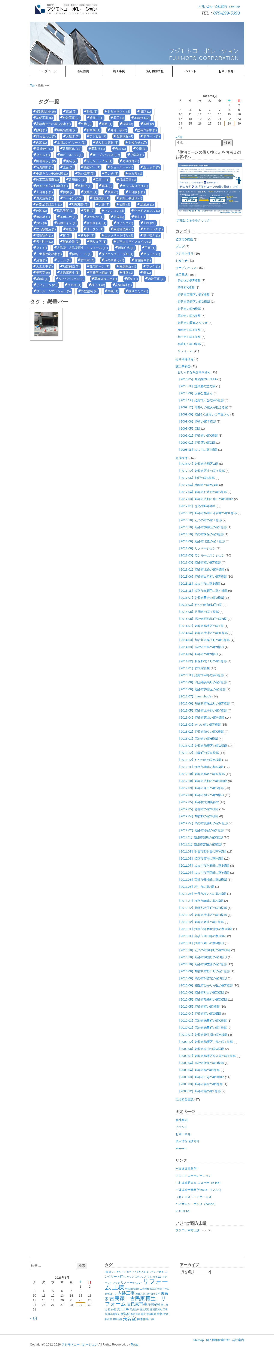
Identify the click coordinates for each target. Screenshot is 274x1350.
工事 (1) (150, 247)
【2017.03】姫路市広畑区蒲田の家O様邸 (205, 499)
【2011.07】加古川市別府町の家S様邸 (203, 865)
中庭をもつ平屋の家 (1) (52, 173)
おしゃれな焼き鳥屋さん (194, 372)
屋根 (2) (89, 210)
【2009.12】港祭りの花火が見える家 (203, 407)
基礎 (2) (148, 124)
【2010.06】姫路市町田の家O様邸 (201, 992)
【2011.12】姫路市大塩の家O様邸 (201, 400)
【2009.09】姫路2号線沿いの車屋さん (203, 414)
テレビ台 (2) (98, 136)
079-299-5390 (226, 13)
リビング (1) (124, 223)
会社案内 (221, 6)
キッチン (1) (151, 254)
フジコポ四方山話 (188, 1230)
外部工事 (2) (118, 130)
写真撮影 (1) (44, 167)
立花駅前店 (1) (46, 229)
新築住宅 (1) (126, 247)
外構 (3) (86, 124)
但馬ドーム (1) (82, 254)
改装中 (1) (90, 192)
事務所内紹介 (132, 1288)
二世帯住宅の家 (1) (49, 254)
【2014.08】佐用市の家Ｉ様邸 (198, 611)
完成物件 (182, 458)
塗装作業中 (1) (147, 130)
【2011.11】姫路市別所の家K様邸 (200, 837)
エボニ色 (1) (68, 217)
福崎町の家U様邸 (189, 344)
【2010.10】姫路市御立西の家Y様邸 (202, 964)
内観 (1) (113, 291)
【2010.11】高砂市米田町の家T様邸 (202, 936)
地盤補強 (154, 1304)
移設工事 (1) (127, 179)
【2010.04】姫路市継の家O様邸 (199, 1013)
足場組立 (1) (77, 179)
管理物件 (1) (44, 235)
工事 (165, 1309)
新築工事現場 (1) (130, 198)
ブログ (180, 246)
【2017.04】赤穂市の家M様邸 (198, 485)
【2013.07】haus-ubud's (194, 696)
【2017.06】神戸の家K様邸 (196, 478)
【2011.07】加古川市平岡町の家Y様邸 (203, 872)
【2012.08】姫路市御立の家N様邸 (201, 795)
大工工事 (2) (44, 266)
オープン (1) (95, 229)
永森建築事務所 (186, 1168)
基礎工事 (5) (44, 117)
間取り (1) (98, 148)
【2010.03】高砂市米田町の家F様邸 (202, 1027)
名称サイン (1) (67, 223)
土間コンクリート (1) (71, 142)
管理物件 (117, 1319)
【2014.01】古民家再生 (194, 668)
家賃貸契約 (156, 1309)
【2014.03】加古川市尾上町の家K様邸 (204, 640)
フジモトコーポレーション (193, 1175)
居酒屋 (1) (147, 204)
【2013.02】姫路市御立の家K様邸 (201, 731)
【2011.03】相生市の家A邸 (196, 886)
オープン (116, 1272)
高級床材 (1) (123, 285)
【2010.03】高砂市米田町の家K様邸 (202, 1020)
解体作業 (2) (71, 241)
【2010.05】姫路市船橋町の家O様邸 (202, 999)
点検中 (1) (85, 186)
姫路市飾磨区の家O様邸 (194, 301)
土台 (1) (68, 167)
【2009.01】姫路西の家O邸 (196, 442)
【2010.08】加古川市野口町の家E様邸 (204, 971)
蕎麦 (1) (139, 217)
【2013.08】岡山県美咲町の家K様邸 (202, 682)
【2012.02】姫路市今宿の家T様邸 (201, 830)
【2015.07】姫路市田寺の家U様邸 (201, 597)
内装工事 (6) (156, 278)
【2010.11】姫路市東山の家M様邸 (201, 943)
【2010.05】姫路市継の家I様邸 (199, 1006)
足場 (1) (41, 260)
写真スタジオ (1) (105, 278)
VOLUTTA (182, 1211)
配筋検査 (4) (124, 136)
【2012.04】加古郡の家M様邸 (198, 816)
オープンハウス (186, 267)
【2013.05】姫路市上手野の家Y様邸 (202, 710)
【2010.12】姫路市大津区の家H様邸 (202, 915)
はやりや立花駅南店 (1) (52, 186)
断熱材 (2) (87, 235)
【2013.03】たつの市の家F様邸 (199, 724)
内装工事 (126, 1293)
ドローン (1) (151, 136)
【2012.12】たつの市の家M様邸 (199, 760)
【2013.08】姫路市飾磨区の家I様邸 (202, 689)
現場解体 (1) (142, 260)
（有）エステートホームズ (193, 1197)
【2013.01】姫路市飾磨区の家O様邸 (202, 745)
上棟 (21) (149, 223)
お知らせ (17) (137, 142)
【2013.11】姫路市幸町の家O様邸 (201, 675)
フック (116, 1282)
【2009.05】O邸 (189, 428)
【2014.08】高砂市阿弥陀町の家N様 (202, 619)
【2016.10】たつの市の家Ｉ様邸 (200, 520)
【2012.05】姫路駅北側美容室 (198, 802)
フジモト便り (185, 253)
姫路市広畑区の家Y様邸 (194, 294)
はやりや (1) (95, 217)
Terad (134, 1344)
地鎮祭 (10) (142, 117)
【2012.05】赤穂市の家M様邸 (198, 809)
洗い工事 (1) (86, 173)
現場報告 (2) (80, 204)
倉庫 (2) (112, 192)
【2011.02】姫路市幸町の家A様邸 (200, 900)
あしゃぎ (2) (151, 167)
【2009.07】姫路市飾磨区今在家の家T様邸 (207, 1056)
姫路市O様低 (184, 239)
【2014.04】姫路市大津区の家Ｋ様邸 (203, 633)
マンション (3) (114, 210)
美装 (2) (71, 161)
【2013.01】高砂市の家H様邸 (198, 738)
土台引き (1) (44, 192)
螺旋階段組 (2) (67, 130)
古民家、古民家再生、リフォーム (135, 1301)
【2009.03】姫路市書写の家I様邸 (200, 1084)
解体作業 (143, 1319)
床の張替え (114, 1314)
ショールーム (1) (121, 167)
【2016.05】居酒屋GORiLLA (197, 379)
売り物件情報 (155, 71)
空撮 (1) (141, 148)
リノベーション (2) (71, 278)
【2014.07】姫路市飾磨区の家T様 (201, 626)
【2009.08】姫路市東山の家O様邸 (201, 1049)
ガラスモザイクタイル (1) (133, 241)
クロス (160, 1272)
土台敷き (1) (136, 192)
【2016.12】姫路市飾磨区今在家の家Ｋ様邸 (207, 513)
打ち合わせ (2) (46, 136)
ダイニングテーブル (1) (117, 254)
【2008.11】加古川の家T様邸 (197, 449)
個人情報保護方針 (188, 1141)
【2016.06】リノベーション (197, 548)
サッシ (130, 1276)
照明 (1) (41, 130)
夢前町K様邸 (186, 287)
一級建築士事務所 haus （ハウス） (199, 1190)
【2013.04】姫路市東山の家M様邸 (201, 717)
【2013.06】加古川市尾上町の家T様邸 (204, 703)
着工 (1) (118, 117)
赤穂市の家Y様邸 (189, 330)
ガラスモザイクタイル (134, 1272)
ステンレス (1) (153, 229)
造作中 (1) (96, 117)
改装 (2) (41, 210)
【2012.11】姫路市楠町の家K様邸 (200, 767)
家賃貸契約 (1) (123, 229)
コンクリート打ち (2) (118, 235)
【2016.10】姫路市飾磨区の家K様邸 (202, 527)
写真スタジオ (143, 1294)
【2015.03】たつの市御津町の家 (200, 604)
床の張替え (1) (114, 260)
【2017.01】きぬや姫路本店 (197, 506)
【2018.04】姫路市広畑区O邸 (198, 463)
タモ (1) (41, 247)
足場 (152, 1319)
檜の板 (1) (43, 217)
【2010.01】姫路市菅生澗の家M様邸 (202, 1034)
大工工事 (123, 1309)
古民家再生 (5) (70, 272)
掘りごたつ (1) (138, 291)
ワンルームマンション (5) (53, 291)
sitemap (234, 6)
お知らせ (182, 260)
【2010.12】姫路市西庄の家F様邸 (201, 922)
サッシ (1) (64, 260)
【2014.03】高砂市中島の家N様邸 (201, 647)
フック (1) (153, 266)
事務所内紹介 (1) (101, 272)
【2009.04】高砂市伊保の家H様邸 (201, 1063)
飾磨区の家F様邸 (189, 280)
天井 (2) (104, 204)
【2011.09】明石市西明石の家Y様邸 (202, 851)
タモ (149, 1276)
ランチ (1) (111, 173)
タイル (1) (43, 155)
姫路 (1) (107, 124)
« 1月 (179, 137)
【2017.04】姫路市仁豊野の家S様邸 (202, 492)
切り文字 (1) (98, 241)
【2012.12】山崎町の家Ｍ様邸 (198, 752)
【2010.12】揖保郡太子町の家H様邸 (202, 908)
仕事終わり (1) (96, 223)
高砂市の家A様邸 (189, 315)
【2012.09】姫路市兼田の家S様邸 (201, 788)
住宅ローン (111, 1294)
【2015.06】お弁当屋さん (195, 393)
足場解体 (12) (72, 148)
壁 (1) (147, 272)
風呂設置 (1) (65, 210)
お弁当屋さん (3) (118, 111)
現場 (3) (127, 124)
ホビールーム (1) (71, 155)
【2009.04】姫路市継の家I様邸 (199, 1070)
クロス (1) (74, 285)
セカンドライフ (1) (99, 161)
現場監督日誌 (185, 1099)
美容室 (129, 1318)
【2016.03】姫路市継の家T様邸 (199, 562)
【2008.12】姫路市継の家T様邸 (199, 1091)
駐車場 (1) (93, 130)
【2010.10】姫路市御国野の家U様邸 (202, 957)
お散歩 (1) (73, 136)
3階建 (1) (42, 278)
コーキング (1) (73, 198)
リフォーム (185, 351)
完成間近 (144, 1309)
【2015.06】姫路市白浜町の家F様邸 (202, 576)
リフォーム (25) (47, 285)
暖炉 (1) (132, 278)
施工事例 (119, 71)
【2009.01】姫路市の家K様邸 (198, 435)
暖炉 (143, 1314)
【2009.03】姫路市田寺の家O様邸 (201, 1077)
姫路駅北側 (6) (46, 111)
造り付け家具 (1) (107, 142)
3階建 (108, 1272)
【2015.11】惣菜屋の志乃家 (196, 386)
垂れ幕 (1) (135, 173)
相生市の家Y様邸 (189, 337)
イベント (190, 71)
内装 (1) (41, 142)
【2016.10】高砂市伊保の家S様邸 (201, 534)
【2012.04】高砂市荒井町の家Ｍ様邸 (203, 823)
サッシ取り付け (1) (135, 186)
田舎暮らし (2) (46, 161)
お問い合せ (205, 6)
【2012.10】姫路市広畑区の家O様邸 (202, 781)
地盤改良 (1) (101, 198)
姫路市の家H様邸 (189, 308)
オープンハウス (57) (106, 155)
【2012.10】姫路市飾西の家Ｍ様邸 (201, 774)
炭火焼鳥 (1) (44, 198)
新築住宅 (135, 1314)
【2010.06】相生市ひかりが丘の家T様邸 (205, 985)
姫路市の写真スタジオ (193, 322)
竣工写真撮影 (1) (47, 179)
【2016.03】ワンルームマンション (201, 555)
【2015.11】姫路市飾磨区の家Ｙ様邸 (202, 590)
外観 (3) (92, 111)
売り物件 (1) (130, 161)
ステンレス (140, 1276)
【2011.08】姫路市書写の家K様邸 (200, 858)
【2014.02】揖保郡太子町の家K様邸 (202, 661)
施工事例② (183, 366)
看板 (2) (71, 229)
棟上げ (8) (98, 285)
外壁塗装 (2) (89, 291)
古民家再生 (137, 1304)
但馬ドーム (163, 1288)
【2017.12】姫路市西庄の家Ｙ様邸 (201, 470)
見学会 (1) (137, 155)
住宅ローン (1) (99, 266)
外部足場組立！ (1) (49, 204)
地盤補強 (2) (71, 266)
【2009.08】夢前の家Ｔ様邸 (197, 421)
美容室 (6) (43, 272)
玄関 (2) (124, 204)
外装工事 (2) (71, 117)
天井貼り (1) (44, 241)
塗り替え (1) (151, 235)
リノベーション (131, 1282)
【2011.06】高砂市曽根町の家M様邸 (202, 879)
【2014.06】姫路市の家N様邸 (198, 654)
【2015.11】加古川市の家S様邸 (199, 583)
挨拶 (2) (68, 192)
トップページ (48, 71)
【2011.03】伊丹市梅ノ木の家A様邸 (202, 893)
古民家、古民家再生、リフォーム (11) (82, 247)
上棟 (118, 1287)
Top (32, 85)
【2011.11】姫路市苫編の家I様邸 (200, 844)
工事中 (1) (102, 179)
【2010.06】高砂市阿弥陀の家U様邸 (202, 978)
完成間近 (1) (127, 266)
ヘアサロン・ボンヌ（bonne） (196, 1204)
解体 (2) (107, 186)
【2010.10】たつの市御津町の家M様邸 (204, 950)
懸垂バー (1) (92, 167)
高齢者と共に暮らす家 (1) (53, 124)
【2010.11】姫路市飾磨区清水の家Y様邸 (205, 929)
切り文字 (155, 1294)
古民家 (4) (87, 260)
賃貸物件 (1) (44, 148)
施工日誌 (182, 274)
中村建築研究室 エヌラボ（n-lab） (199, 1182)
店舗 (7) (71, 111)
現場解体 (151, 1314)
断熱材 (125, 1314)
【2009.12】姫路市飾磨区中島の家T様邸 (205, 1041)
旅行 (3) (41, 223)
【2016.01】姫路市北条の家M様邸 (201, 569)
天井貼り (134, 1309)
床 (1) (67, 235)
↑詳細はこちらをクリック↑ (193, 220)
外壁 (113, 1309)
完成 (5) (118, 217)
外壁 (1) (127, 272)
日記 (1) (145, 111)
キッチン (151, 1272)
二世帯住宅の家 (148, 1288)
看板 (160, 1314)
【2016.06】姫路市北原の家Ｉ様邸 (201, 541)
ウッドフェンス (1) (147, 210)
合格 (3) (120, 148)
